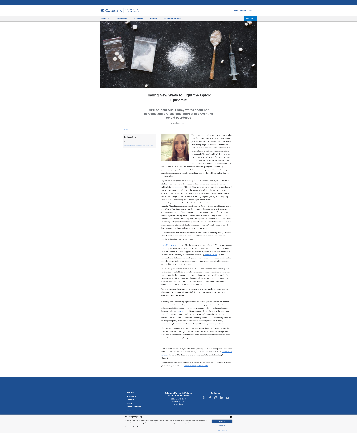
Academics (131, 396)
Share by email (233, 129)
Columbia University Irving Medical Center (178, 2)
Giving (250, 10)
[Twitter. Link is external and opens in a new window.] (204, 397)
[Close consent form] (230, 416)
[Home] (119, 10)
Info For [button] (249, 19)
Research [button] (138, 19)
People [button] (153, 19)
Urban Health (149, 145)
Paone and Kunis (211, 255)
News (126, 129)
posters (181, 311)
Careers (130, 410)
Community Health (129, 145)
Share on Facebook (224, 129)
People (129, 403)
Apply (236, 10)
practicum (179, 187)
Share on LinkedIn (230, 129)
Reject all (222, 425)
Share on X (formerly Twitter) (227, 129)
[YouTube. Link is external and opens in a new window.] (227, 397)
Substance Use (140, 145)
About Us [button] (104, 19)
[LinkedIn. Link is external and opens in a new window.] (221, 397)
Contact (243, 10)
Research (130, 400)
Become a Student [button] (172, 19)
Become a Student (134, 407)
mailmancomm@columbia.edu (196, 366)
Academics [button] (121, 19)
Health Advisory (170, 245)
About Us (130, 393)
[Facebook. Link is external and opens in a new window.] (210, 397)
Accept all (222, 421)
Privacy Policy (221, 430)
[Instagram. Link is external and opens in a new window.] (215, 397)
